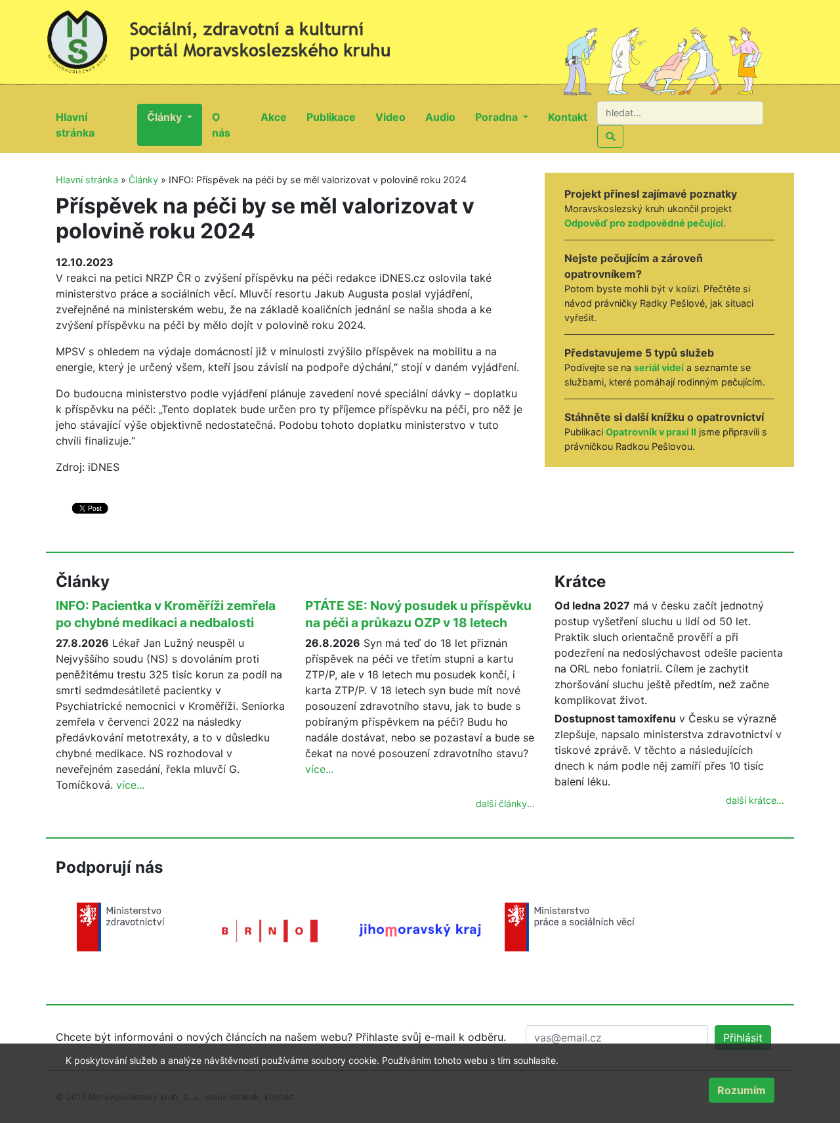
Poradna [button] (497, 116)
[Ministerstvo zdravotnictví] (121, 926)
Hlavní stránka (96, 124)
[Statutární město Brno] (270, 929)
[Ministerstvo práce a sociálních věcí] (570, 926)
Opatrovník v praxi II (651, 431)
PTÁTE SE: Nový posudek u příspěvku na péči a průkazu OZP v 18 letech (418, 614)
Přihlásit (743, 1037)
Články (143, 179)
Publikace (336, 116)
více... (130, 784)
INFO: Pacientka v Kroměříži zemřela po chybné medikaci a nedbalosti (166, 614)
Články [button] (165, 116)
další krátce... (755, 800)
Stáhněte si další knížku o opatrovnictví (664, 417)
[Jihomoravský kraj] (420, 929)
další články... (505, 803)
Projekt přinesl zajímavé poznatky (650, 193)
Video (395, 116)
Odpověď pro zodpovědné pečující (643, 223)
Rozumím (741, 1090)
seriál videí (659, 367)
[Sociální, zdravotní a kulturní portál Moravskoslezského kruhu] (233, 36)
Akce (279, 116)
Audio (445, 116)
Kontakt (572, 116)
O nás (231, 124)
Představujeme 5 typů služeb (639, 352)
